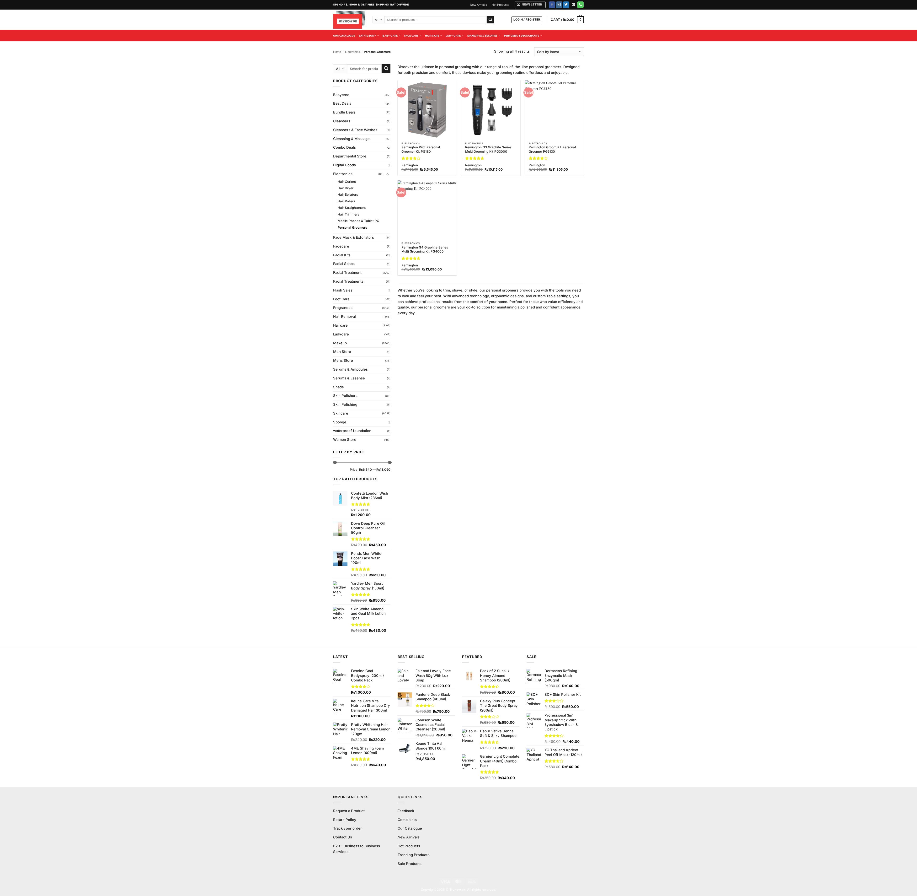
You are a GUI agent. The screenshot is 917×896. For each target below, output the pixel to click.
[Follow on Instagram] (559, 4)
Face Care (411, 35)
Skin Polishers (345, 396)
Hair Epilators (348, 194)
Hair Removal (344, 316)
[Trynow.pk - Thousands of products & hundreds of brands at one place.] (349, 19)
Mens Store (343, 360)
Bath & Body (367, 35)
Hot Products (500, 4)
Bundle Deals (344, 112)
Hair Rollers (346, 201)
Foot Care (341, 299)
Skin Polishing (345, 404)
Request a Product (349, 811)
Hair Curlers (347, 182)
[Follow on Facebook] (552, 4)
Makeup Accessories (482, 35)
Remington (409, 165)
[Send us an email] (573, 4)
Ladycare (341, 334)
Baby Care (390, 35)
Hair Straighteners (352, 208)
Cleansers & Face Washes (355, 130)
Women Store (344, 439)
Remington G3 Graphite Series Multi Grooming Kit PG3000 (488, 149)
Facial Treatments (348, 281)
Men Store (342, 352)
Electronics (352, 52)
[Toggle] (387, 174)
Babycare (341, 95)
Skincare (340, 413)
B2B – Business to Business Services (356, 849)
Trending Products (413, 855)
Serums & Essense (349, 378)
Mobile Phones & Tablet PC (358, 221)
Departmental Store (349, 156)
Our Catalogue (344, 35)
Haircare (340, 325)
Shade (338, 387)
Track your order (347, 828)
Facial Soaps (344, 264)
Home (337, 52)
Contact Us (342, 837)
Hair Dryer (345, 188)
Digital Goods (344, 165)
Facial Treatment (347, 272)
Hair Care (432, 35)
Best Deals (342, 103)
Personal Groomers (352, 227)
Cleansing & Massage (351, 139)
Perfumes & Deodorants (521, 35)
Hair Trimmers (348, 214)
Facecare (341, 246)
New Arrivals (478, 4)
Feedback (406, 811)
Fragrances (342, 308)
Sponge (339, 422)
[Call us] (580, 4)
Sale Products (409, 864)
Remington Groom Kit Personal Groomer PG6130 (552, 149)
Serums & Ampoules (350, 369)
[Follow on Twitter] (566, 4)
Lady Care (453, 35)
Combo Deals (344, 147)
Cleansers (341, 121)
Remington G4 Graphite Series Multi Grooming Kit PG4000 (424, 249)
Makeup (340, 343)
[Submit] (490, 19)
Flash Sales (342, 290)
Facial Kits (342, 255)
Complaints (407, 820)
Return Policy (344, 820)
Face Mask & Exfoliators (353, 237)
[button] (530, 4)
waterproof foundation (352, 431)
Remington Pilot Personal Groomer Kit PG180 (420, 149)
